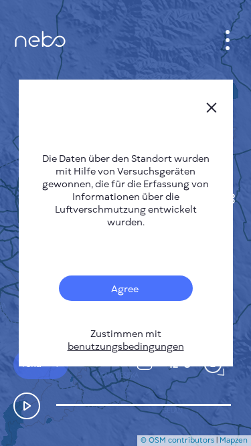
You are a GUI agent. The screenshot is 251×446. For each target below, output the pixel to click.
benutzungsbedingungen (126, 346)
